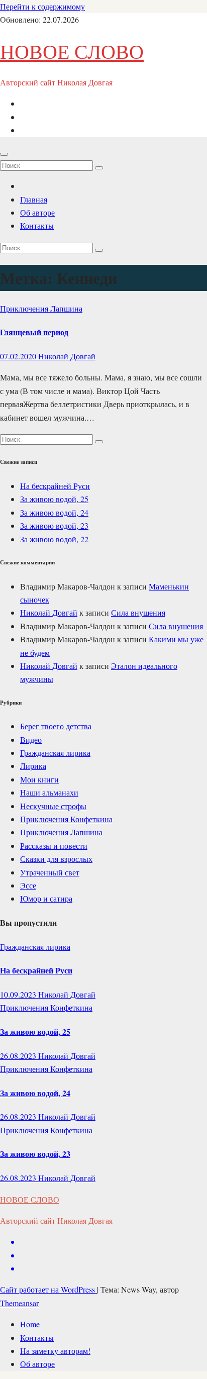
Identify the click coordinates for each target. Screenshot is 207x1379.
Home (30, 1324)
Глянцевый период (34, 332)
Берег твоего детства (55, 726)
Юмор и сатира (46, 898)
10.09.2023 (19, 994)
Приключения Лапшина (41, 308)
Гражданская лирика (55, 752)
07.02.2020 (19, 356)
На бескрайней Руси (55, 485)
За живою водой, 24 (54, 512)
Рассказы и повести (53, 845)
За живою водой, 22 (54, 539)
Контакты (37, 225)
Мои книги (39, 779)
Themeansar (19, 1303)
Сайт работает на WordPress (48, 1289)
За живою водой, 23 (54, 525)
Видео (31, 739)
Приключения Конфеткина (66, 819)
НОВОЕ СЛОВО (72, 51)
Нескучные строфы (53, 806)
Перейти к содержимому (42, 6)
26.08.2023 (19, 1055)
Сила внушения (138, 612)
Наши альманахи (49, 792)
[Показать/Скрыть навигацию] (4, 154)
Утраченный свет (49, 872)
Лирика (33, 765)
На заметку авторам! (55, 1350)
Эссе (28, 885)
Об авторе (37, 212)
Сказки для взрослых (56, 858)
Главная (33, 199)
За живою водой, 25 (54, 499)
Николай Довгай (66, 356)
